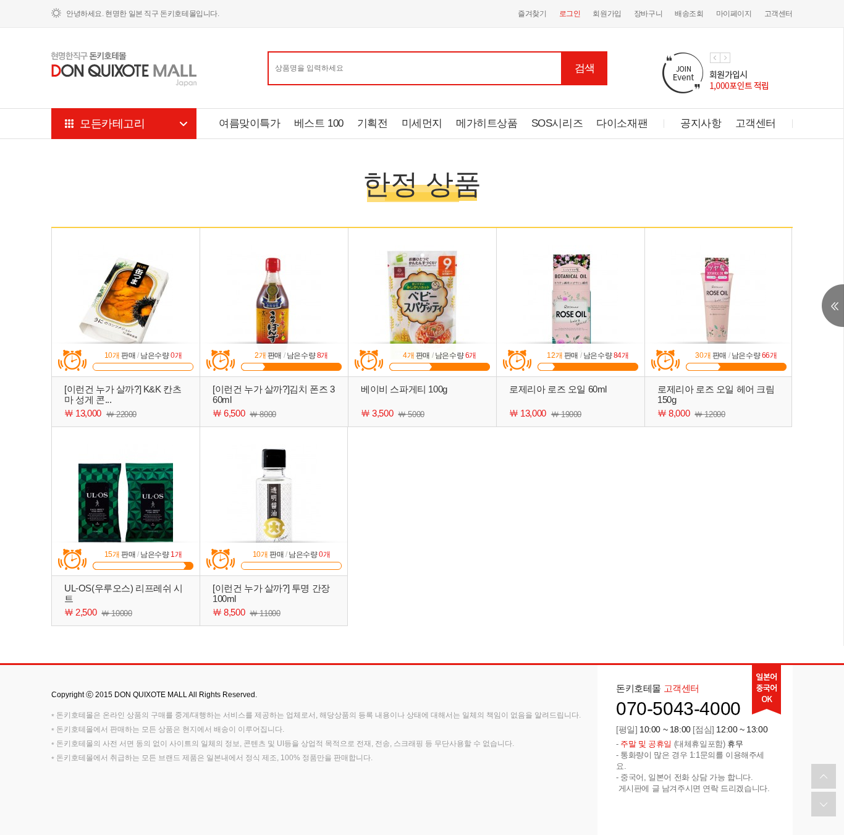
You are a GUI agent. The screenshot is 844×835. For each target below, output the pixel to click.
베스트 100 (319, 123)
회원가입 (607, 13)
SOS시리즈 (557, 123)
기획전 (372, 123)
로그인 (570, 13)
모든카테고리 (112, 123)
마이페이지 (734, 13)
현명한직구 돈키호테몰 (124, 69)
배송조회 (689, 13)
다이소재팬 (622, 123)
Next (725, 57)
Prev (715, 57)
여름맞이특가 (250, 123)
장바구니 (648, 13)
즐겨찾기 (532, 13)
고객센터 (778, 13)
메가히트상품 (487, 123)
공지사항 (700, 123)
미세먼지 (422, 123)
